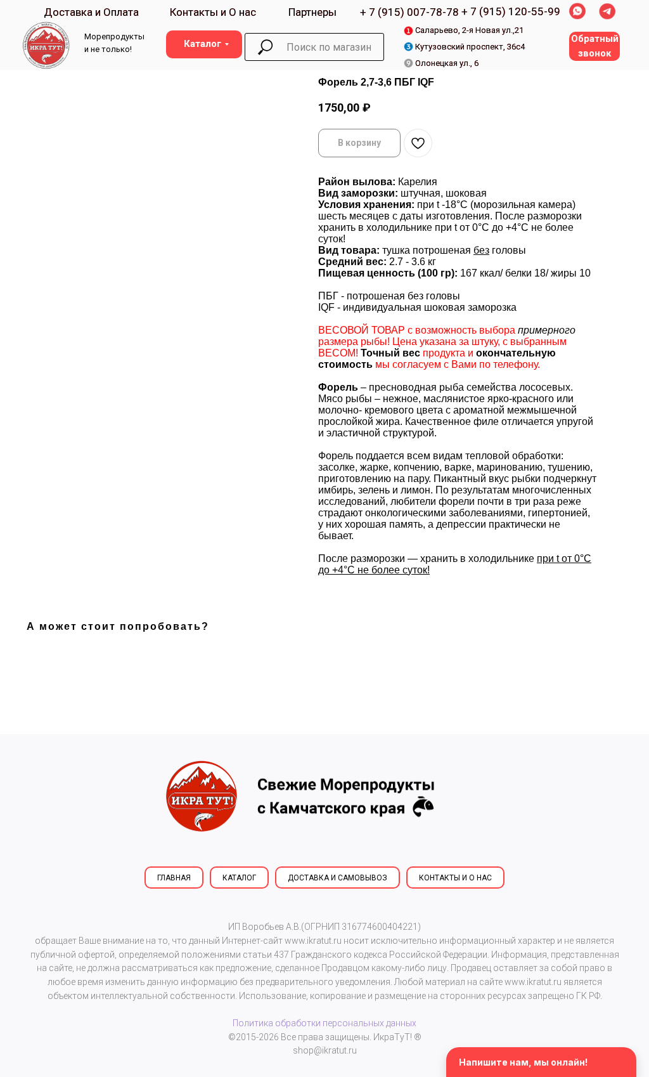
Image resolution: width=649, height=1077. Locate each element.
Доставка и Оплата (91, 12)
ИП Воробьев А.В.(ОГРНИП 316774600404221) (324, 927)
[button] (594, 46)
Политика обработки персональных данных (324, 1023)
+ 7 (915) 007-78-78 (409, 12)
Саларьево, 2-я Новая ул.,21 (469, 30)
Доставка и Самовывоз (337, 877)
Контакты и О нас (213, 12)
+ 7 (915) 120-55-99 (510, 11)
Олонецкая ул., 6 (447, 63)
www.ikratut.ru (313, 941)
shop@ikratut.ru (325, 1050)
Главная (174, 877)
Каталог (239, 877)
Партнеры (312, 12)
